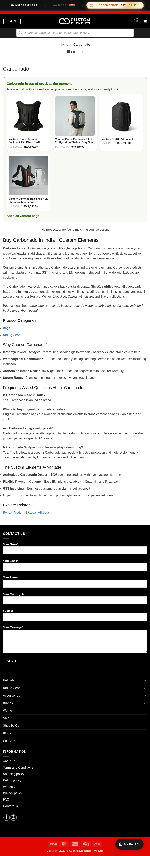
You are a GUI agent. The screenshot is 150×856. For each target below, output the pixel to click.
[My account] (137, 21)
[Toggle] (144, 680)
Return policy (12, 780)
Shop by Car (11, 725)
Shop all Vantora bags (23, 216)
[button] (12, 21)
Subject (8, 610)
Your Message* (13, 627)
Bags (6, 328)
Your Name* (10, 544)
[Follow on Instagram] (13, 817)
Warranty (9, 786)
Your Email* (10, 560)
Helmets (8, 680)
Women (8, 710)
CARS (66, 5)
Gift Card (9, 741)
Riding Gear (11, 687)
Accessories (11, 695)
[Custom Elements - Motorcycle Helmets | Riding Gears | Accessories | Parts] (75, 21)
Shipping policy (13, 774)
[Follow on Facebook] (6, 817)
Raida (32, 512)
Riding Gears (12, 335)
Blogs (7, 733)
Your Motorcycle (14, 594)
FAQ (6, 799)
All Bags (44, 512)
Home (64, 44)
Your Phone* (11, 577)
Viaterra (19, 512)
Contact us (10, 806)
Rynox (7, 512)
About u (8, 761)
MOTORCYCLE (26, 5)
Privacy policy (12, 793)
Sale (6, 718)
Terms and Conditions (18, 767)
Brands (8, 703)
